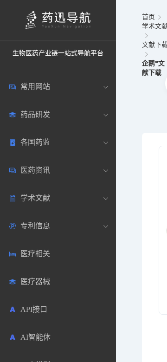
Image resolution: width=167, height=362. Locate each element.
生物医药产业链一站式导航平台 (58, 53)
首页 (148, 16)
